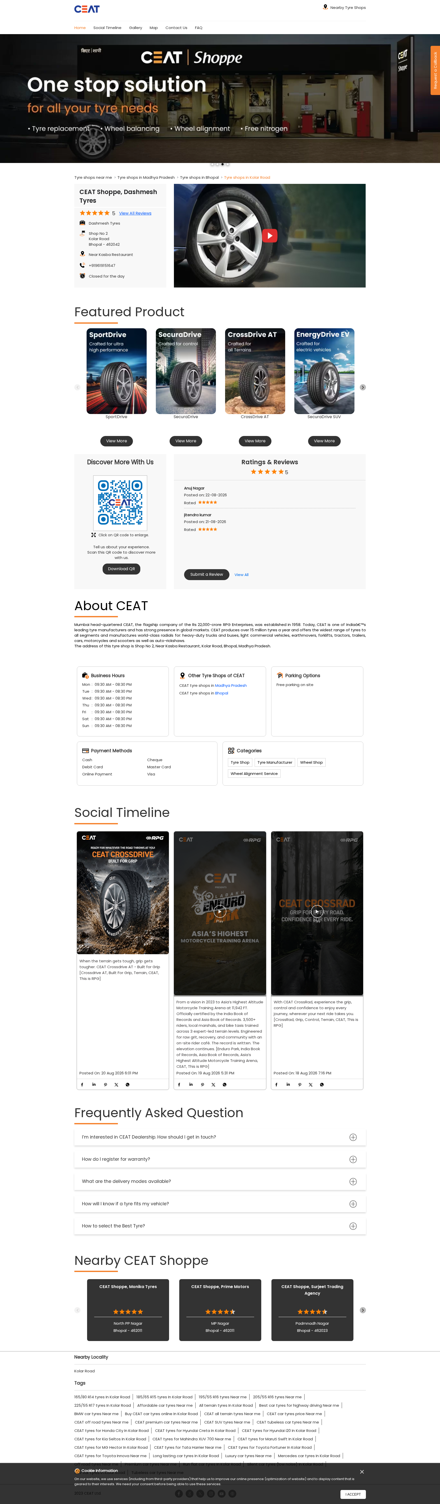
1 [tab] (212, 164)
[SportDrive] (117, 371)
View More (116, 441)
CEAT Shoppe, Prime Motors (220, 1287)
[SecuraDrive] (186, 371)
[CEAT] (87, 9)
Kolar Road (84, 1371)
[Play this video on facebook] (220, 914)
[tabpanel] (220, 102)
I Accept (353, 1494)
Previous (77, 387)
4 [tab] (227, 164)
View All (242, 574)
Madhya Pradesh (231, 685)
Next (363, 387)
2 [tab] (217, 164)
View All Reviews (135, 213)
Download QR (121, 569)
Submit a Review (206, 574)
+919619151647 (102, 265)
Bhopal (221, 693)
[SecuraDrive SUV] (324, 371)
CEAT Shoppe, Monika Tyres (128, 1287)
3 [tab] (222, 164)
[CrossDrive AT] (255, 371)
